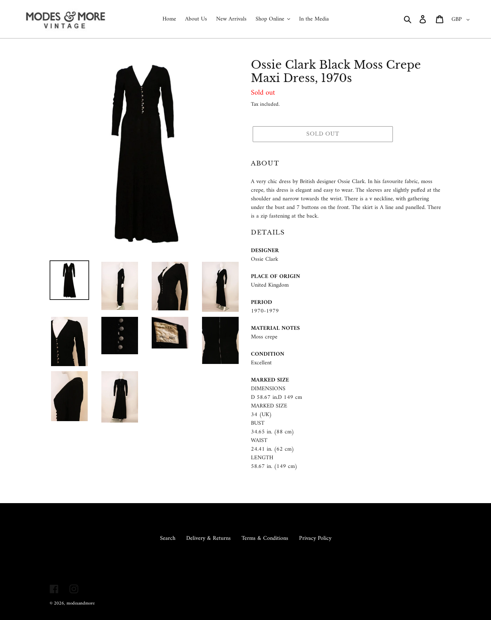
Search (167, 538)
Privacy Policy (315, 538)
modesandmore (80, 603)
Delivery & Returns (208, 538)
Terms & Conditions (265, 538)
